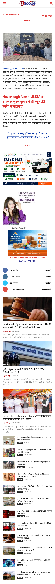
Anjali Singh (7, 331)
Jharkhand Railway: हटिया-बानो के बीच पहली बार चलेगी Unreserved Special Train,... (33, 573)
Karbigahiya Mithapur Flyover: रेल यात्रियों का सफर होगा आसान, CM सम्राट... (27, 418)
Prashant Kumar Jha (12, 14)
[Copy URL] (40, 26)
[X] (22, 26)
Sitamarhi (21, 467)
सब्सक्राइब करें (46, 289)
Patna (5, 412)
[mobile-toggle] (4, 3)
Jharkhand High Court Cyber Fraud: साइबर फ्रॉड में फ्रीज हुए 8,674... (33, 499)
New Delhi (21, 516)
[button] (51, 3)
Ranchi (5, 320)
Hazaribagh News (10, 69)
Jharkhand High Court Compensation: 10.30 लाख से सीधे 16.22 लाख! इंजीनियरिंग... (27, 326)
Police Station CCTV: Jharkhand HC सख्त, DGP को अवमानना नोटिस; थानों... (34, 548)
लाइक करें (48, 270)
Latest (27, 20)
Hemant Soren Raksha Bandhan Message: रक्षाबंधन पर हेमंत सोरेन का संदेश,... (33, 475)
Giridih (20, 491)
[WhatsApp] (34, 26)
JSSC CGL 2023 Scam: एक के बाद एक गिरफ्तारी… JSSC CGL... (23, 370)
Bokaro (20, 455)
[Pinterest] (28, 26)
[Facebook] (16, 26)
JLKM (21, 69)
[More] (46, 26)
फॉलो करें (48, 276)
